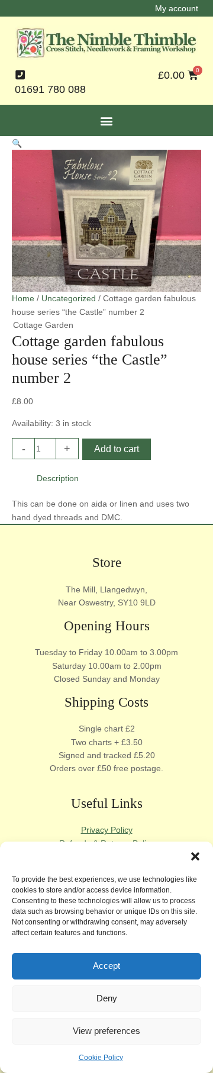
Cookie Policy (101, 1057)
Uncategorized (68, 298)
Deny (106, 998)
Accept (106, 966)
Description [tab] (58, 478)
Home (23, 298)
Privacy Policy (107, 829)
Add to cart (116, 449)
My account (176, 8)
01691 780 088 (50, 89)
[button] (195, 856)
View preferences (106, 1031)
